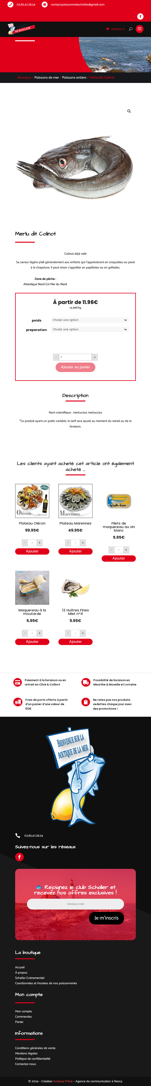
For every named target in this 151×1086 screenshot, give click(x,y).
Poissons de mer (46, 78)
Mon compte (23, 1011)
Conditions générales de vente (35, 1048)
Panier (19, 1022)
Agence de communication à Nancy (99, 1081)
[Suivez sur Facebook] (140, 16)
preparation (36, 330)
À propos (21, 972)
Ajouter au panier (75, 367)
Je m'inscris (107, 918)
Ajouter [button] (32, 551)
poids (36, 320)
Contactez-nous (25, 1064)
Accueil (20, 967)
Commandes (23, 1016)
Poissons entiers (74, 78)
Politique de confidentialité (32, 1058)
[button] (129, 111)
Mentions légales (26, 1053)
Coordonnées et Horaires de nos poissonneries (46, 983)
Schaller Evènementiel (29, 978)
